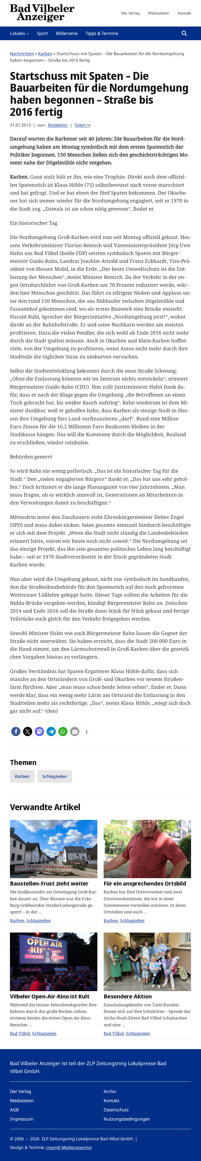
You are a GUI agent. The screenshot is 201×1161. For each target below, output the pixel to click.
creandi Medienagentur (69, 1147)
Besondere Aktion (128, 996)
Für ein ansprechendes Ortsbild (145, 883)
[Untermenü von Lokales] (27, 33)
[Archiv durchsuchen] (184, 33)
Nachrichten (22, 53)
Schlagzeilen (54, 776)
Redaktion (58, 125)
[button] (15, 731)
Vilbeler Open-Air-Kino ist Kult (49, 996)
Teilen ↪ (82, 125)
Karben (45, 53)
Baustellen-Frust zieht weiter (49, 883)
